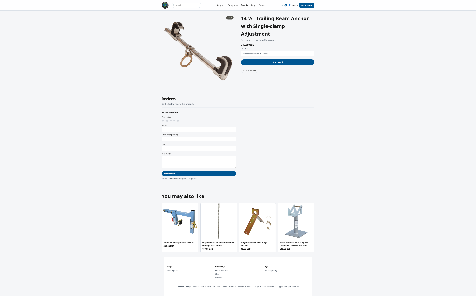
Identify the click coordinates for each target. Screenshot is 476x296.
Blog (253, 5)
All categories (172, 270)
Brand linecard (221, 270)
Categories (232, 5)
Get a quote (306, 5)
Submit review (169, 174)
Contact (262, 5)
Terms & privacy (270, 270)
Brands (244, 5)
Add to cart (277, 62)
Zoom (230, 18)
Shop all (220, 5)
